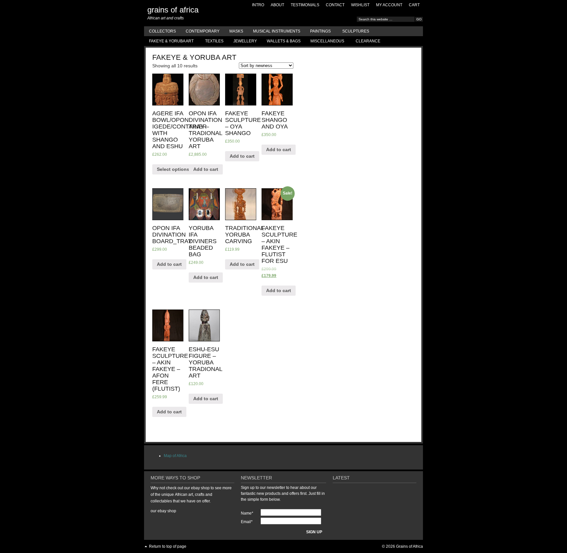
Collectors (162, 31)
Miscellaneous (324, 42)
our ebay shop (163, 511)
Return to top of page (167, 546)
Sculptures (355, 31)
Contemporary (203, 31)
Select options (173, 169)
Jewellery (245, 41)
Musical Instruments (276, 31)
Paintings (318, 32)
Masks (236, 31)
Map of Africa (175, 455)
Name (247, 513)
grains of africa (173, 9)
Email (247, 521)
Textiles (214, 41)
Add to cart (205, 169)
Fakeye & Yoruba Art (169, 42)
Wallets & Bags (284, 41)
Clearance (368, 41)
